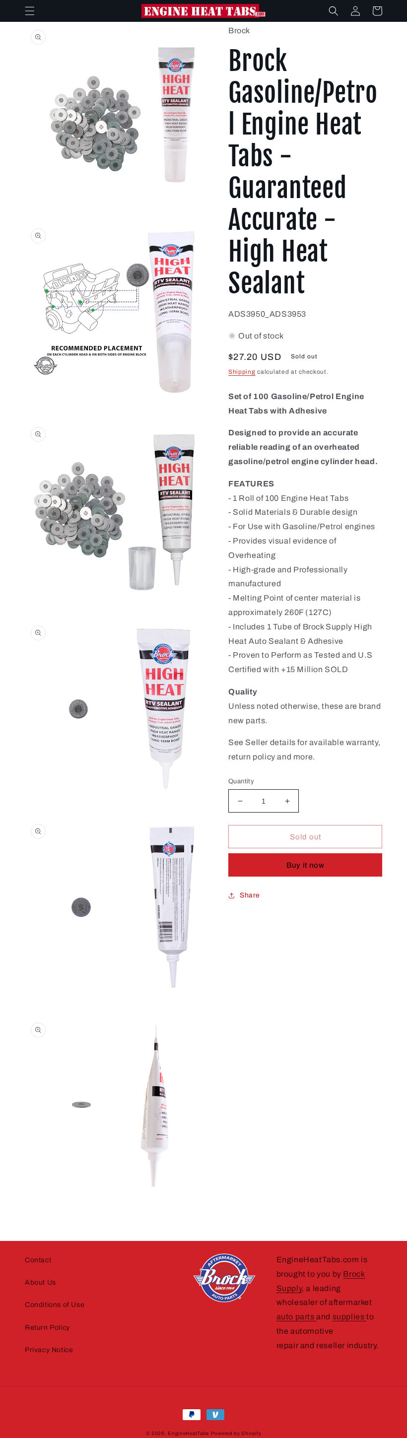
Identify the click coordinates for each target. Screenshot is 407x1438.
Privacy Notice (49, 1350)
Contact (38, 1260)
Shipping (242, 371)
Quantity (241, 781)
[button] (30, 11)
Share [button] (250, 895)
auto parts (296, 1316)
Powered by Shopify (236, 1433)
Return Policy (47, 1327)
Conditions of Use (54, 1304)
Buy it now (305, 865)
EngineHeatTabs (188, 1433)
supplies (349, 1316)
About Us (40, 1282)
